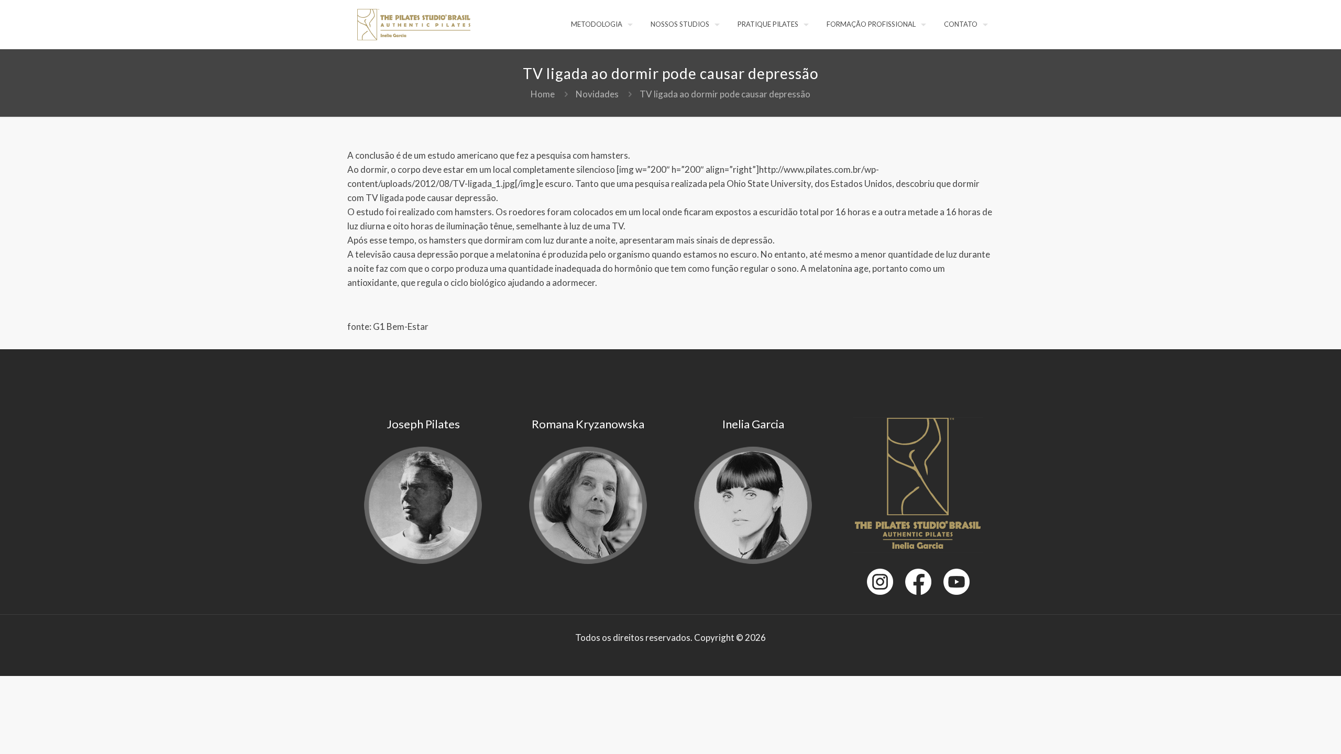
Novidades (597, 93)
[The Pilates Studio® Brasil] (413, 23)
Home (543, 93)
